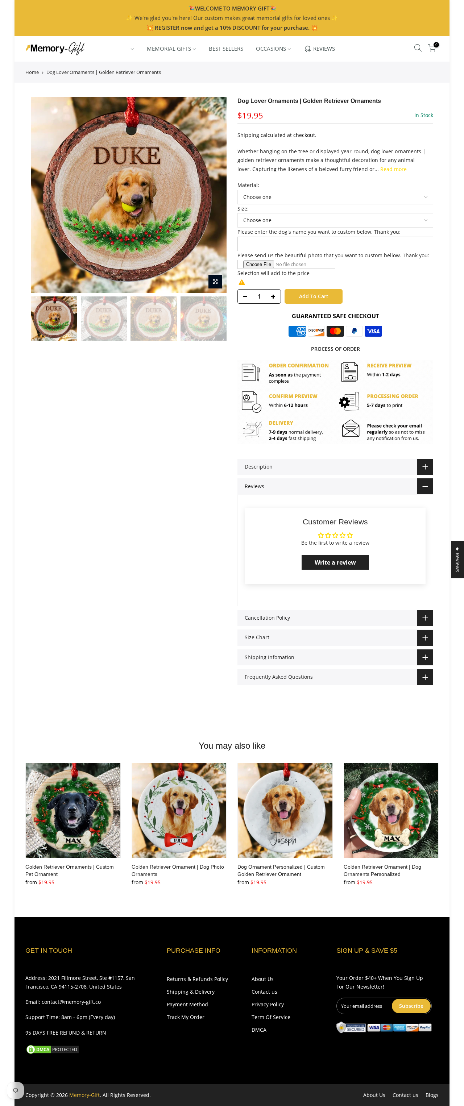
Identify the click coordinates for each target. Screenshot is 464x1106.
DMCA (259, 1029)
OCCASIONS (271, 48)
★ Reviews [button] (457, 559)
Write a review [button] (335, 562)
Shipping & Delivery (191, 991)
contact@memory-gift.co (71, 1001)
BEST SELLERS (226, 48)
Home (32, 72)
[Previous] (43, 195)
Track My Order (185, 1017)
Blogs (432, 1095)
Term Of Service (271, 1017)
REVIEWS (324, 48)
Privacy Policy (268, 1004)
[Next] (214, 195)
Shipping (248, 135)
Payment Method (187, 1004)
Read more (393, 169)
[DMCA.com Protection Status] (52, 1048)
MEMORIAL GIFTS (169, 48)
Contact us (264, 991)
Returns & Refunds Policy (197, 979)
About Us (263, 979)
